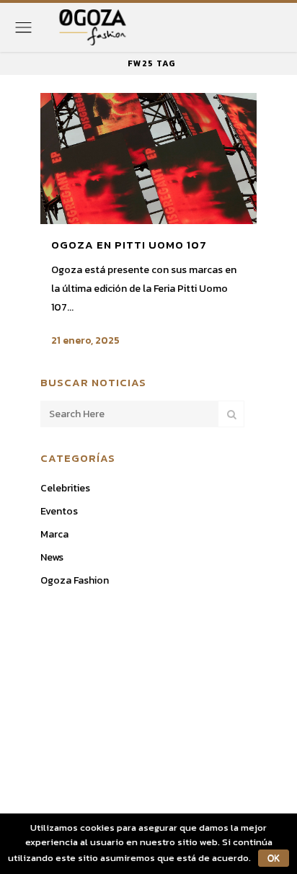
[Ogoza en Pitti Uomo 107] (148, 158)
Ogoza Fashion (74, 580)
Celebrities (65, 488)
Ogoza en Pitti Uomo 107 (129, 244)
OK (273, 858)
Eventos (59, 511)
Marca (54, 534)
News (51, 557)
